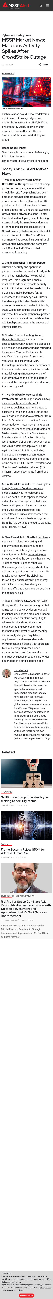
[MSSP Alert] (16, 5)
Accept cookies (26, 1295)
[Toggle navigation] (47, 6)
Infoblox (43, 537)
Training (7, 791)
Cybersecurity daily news (16, 35)
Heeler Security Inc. (13, 339)
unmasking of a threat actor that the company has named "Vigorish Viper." (26, 558)
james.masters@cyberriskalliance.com (25, 160)
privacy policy (45, 1287)
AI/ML (4, 843)
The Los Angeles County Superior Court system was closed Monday (26, 488)
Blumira (6, 267)
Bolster (32, 184)
